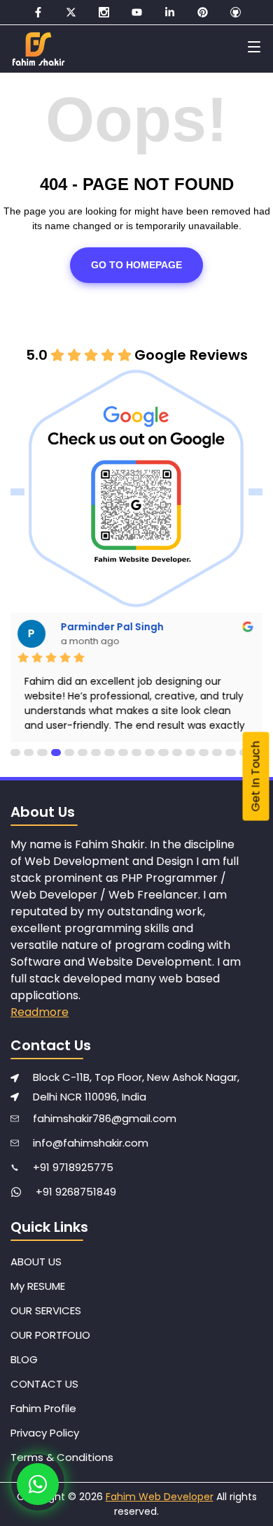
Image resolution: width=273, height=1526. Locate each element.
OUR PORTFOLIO (50, 1335)
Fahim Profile (43, 1408)
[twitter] (71, 12)
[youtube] (136, 12)
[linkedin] (169, 12)
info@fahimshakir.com (90, 1142)
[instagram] (104, 12)
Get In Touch (256, 776)
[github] (235, 12)
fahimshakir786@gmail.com (104, 1118)
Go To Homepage (136, 264)
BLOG (24, 1359)
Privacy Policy (44, 1432)
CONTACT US (44, 1383)
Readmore (39, 1012)
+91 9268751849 (76, 1191)
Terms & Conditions (61, 1457)
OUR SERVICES (45, 1310)
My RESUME (37, 1286)
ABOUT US (36, 1261)
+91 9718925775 (73, 1167)
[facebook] (38, 12)
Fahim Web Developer (160, 1497)
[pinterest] (202, 12)
